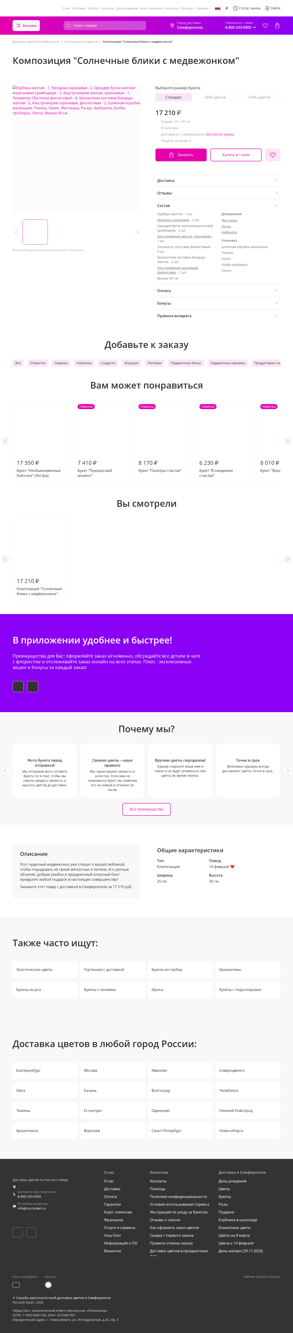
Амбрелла (229, 232)
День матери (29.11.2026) (241, 1250)
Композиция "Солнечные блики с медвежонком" (39, 586)
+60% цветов (259, 97)
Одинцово (161, 1110)
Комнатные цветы (235, 1227)
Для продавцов (127, 8)
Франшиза (113, 1219)
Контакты (172, 8)
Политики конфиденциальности (178, 1196)
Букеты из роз (28, 989)
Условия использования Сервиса (179, 1204)
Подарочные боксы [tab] (186, 363)
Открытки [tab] (38, 363)
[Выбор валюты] (227, 8)
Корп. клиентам (151, 8)
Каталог (30, 25)
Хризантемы (230, 969)
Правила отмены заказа (171, 1243)
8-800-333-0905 (29, 1196)
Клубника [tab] (84, 363)
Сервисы (202, 8)
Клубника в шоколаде (238, 1219)
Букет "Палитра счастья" (160, 438)
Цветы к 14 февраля (236, 1243)
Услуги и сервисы (119, 1227)
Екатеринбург (28, 1070)
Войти (275, 8)
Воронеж (92, 1130)
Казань (90, 1090)
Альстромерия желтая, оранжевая (184, 236)
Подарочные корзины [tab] (227, 363)
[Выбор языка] (217, 8)
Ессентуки (93, 1110)
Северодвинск (232, 1070)
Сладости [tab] (108, 363)
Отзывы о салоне (165, 1219)
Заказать (185, 154)
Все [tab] (18, 363)
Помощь (187, 8)
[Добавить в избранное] (272, 155)
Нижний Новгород (235, 1110)
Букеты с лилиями (100, 989)
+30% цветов (214, 97)
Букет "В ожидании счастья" (216, 441)
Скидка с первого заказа (171, 1235)
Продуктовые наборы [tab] (271, 363)
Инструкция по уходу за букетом (179, 1212)
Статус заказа (249, 8)
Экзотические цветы (34, 969)
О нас (66, 8)
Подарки (226, 1212)
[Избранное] (265, 25)
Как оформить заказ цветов (174, 1227)
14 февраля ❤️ (222, 866)
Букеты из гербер (167, 969)
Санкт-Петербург (167, 1130)
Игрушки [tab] (131, 363)
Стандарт (173, 97)
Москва (90, 1070)
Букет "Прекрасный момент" (95, 441)
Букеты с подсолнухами (240, 989)
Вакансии (112, 1250)
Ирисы (157, 989)
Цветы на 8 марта (234, 1235)
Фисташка (229, 220)
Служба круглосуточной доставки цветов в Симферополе (63, 1298)
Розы (223, 1204)
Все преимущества (146, 809)
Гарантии (107, 8)
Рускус (226, 226)
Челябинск (229, 1090)
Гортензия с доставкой (104, 969)
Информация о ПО (120, 1243)
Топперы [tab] (155, 363)
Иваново (159, 1070)
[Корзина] (277, 25)
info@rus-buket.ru (32, 1208)
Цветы (224, 1188)
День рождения (233, 1181)
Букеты (225, 1196)
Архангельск (27, 1130)
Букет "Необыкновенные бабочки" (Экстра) (39, 468)
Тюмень (23, 1110)
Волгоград (161, 1090)
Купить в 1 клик (236, 154)
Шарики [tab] (61, 363)
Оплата (93, 8)
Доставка (79, 8)
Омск (20, 1090)
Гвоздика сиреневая (173, 220)
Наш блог (112, 1235)
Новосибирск (231, 1130)
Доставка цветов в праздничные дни (179, 1253)
